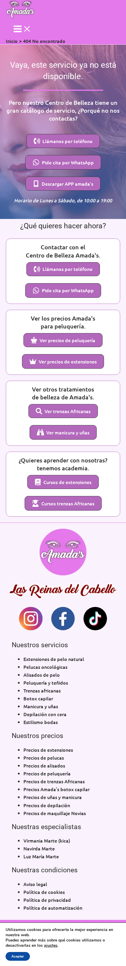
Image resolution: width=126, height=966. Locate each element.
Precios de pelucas (43, 757)
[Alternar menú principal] (22, 29)
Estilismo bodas (40, 722)
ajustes (50, 945)
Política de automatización (52, 907)
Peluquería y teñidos (45, 682)
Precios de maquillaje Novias (54, 813)
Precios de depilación (46, 805)
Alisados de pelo (41, 674)
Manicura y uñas (40, 706)
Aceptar (17, 956)
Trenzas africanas (42, 690)
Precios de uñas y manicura (52, 797)
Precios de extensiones (48, 749)
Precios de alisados (44, 765)
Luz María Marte (41, 856)
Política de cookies (44, 892)
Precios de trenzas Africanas (54, 781)
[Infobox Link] (31, 619)
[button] (63, 141)
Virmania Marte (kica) (46, 840)
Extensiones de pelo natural (53, 659)
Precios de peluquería (47, 773)
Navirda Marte (39, 848)
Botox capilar (38, 698)
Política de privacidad (47, 900)
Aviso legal (35, 884)
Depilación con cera (45, 714)
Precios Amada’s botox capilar (56, 789)
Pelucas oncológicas (45, 667)
